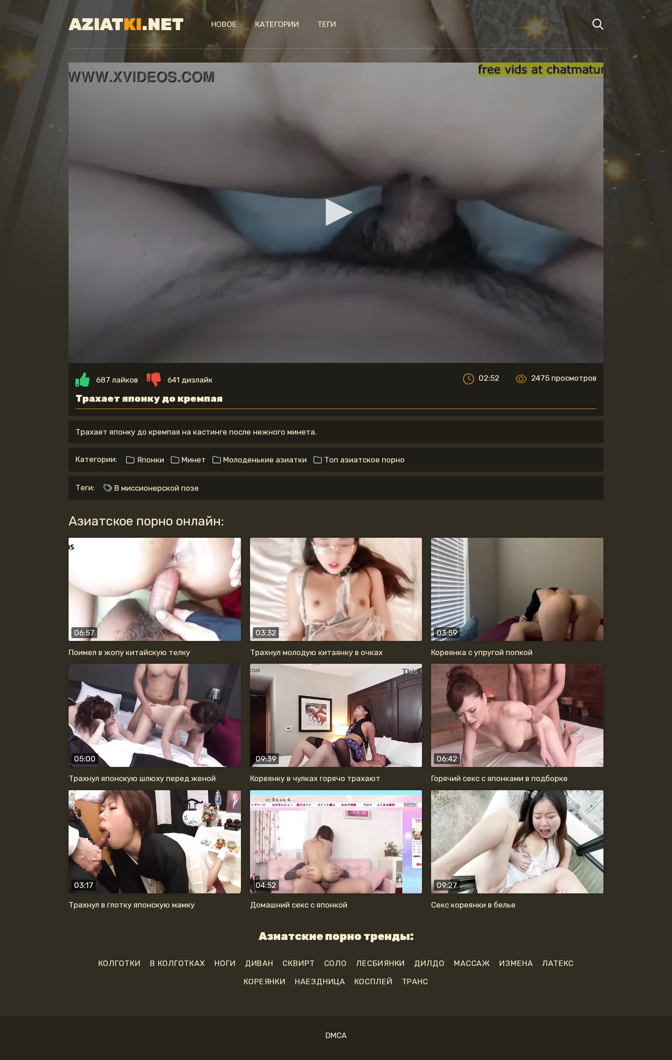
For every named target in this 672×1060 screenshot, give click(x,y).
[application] (336, 213)
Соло (335, 963)
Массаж (472, 963)
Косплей (373, 981)
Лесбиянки (380, 963)
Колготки (119, 963)
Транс (415, 981)
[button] (336, 212)
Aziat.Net (126, 24)
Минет (193, 459)
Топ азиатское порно (363, 459)
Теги (326, 24)
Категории (277, 24)
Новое (224, 24)
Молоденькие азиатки (264, 459)
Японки (149, 459)
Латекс (558, 963)
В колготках (177, 963)
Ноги (225, 963)
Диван (259, 963)
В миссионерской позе (155, 488)
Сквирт (299, 963)
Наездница (320, 981)
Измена (516, 963)
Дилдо (429, 963)
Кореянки (265, 981)
